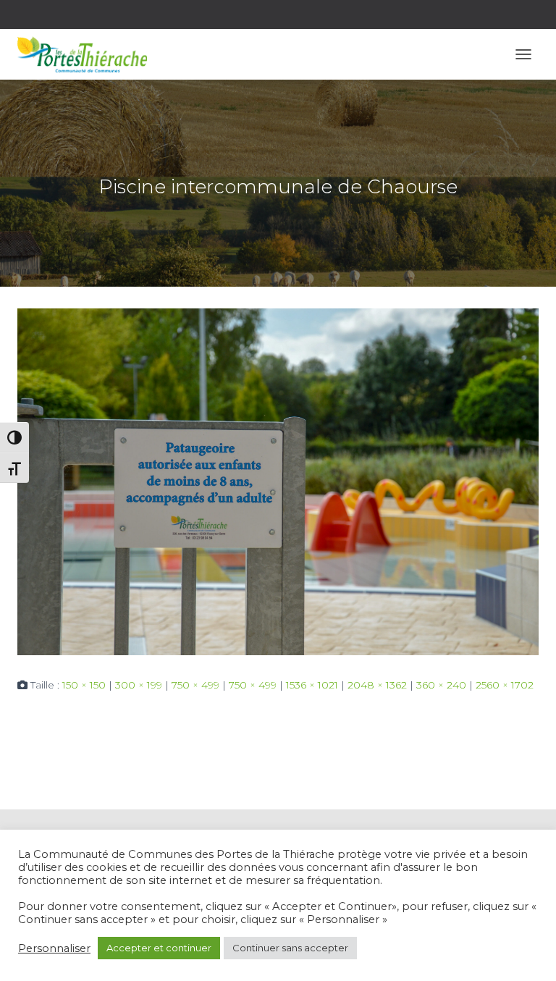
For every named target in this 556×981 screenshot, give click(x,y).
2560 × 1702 (505, 684)
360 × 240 (441, 684)
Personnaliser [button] (54, 948)
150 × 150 (84, 684)
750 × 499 (195, 684)
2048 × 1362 (377, 684)
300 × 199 (138, 684)
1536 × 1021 (312, 684)
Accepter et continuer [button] (158, 947)
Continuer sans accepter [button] (290, 947)
